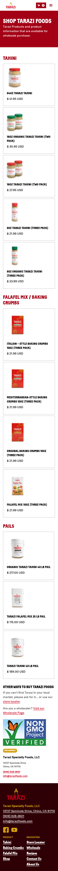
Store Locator (36, 842)
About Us (33, 864)
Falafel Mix (10, 853)
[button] (41, 5)
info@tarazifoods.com (15, 776)
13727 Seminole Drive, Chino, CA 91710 (29, 811)
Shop (6, 859)
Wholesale (33, 848)
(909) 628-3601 (11, 771)
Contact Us (34, 859)
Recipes (32, 853)
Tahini (7, 842)
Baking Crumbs (13, 848)
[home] (10, 5)
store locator (11, 701)
